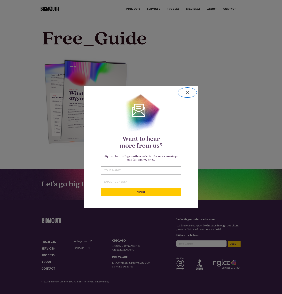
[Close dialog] (187, 93)
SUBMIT (141, 192)
